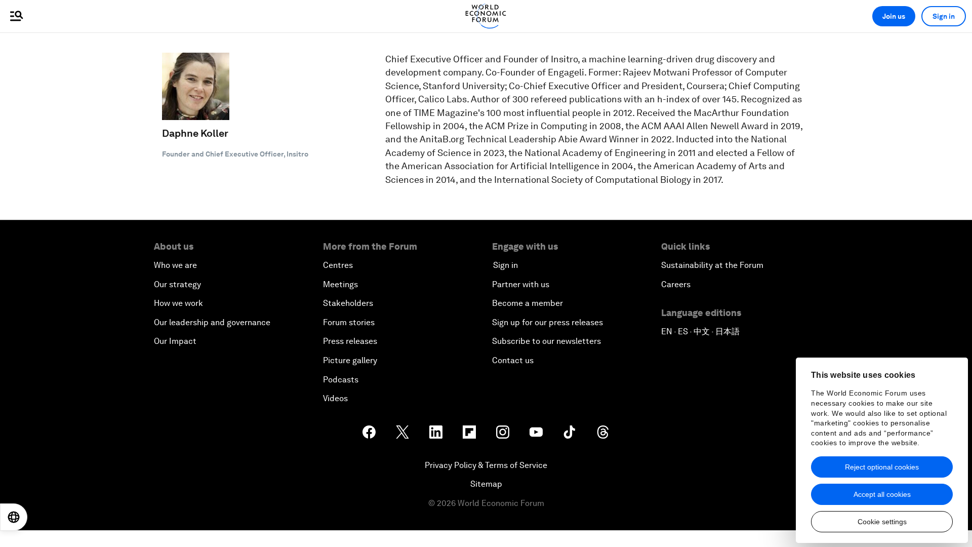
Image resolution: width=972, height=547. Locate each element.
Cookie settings (882, 522)
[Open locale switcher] (14, 517)
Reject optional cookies (882, 467)
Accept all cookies (882, 494)
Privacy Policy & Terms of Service (486, 465)
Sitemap (486, 484)
